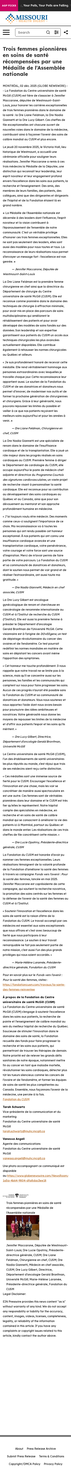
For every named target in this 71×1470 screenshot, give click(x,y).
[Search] (48, 32)
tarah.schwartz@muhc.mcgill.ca (24, 1131)
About (19, 1448)
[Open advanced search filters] (56, 32)
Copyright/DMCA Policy (24, 1464)
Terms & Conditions (51, 1456)
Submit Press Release (21, 1456)
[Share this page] (65, 32)
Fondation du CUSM (16, 1099)
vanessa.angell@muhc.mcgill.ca (24, 1158)
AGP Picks (9, 5)
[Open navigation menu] (6, 32)
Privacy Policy (53, 1464)
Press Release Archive (41, 1448)
